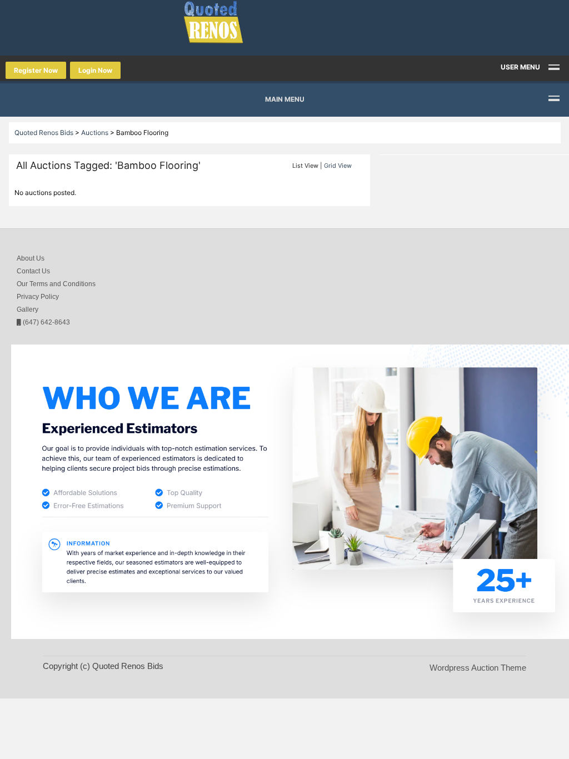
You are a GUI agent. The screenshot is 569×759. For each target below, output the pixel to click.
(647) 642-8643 (45, 322)
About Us (30, 258)
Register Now (36, 70)
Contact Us (33, 271)
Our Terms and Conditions (56, 284)
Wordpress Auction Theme (478, 667)
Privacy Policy (38, 297)
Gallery (27, 309)
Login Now (95, 70)
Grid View (338, 165)
